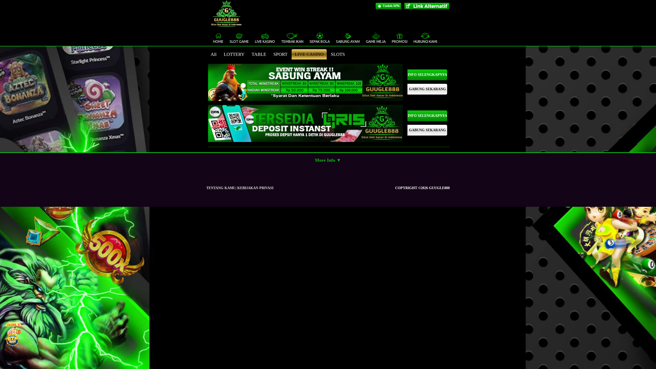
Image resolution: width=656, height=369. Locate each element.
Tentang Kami (220, 188)
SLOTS (338, 54)
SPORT (280, 54)
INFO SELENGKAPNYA (427, 75)
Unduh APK (391, 6)
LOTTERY (234, 54)
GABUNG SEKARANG (427, 89)
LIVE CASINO (309, 54)
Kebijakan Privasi (255, 188)
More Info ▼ (328, 160)
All (214, 54)
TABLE (259, 54)
